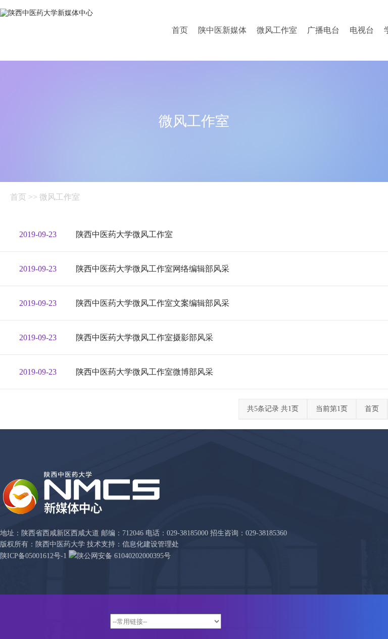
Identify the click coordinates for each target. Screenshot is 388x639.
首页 (180, 30)
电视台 (362, 30)
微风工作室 (277, 30)
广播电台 (323, 30)
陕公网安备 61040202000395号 (124, 556)
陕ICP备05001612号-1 (33, 556)
